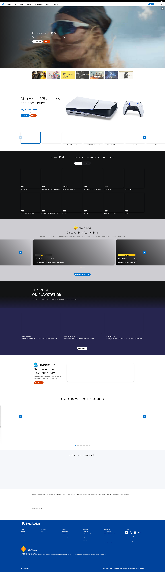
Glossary (106, 540)
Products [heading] (43, 529)
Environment (65, 531)
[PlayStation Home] (3, 4)
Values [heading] (64, 529)
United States (26, 568)
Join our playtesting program (131, 539)
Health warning (107, 537)
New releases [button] (78, 163)
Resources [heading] (107, 529)
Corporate (23, 538)
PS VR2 (42, 535)
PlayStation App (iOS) (129, 536)
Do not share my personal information (136, 568)
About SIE (23, 531)
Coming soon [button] (86, 163)
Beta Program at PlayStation (131, 541)
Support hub (85, 531)
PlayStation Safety (87, 533)
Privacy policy (109, 568)
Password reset (86, 538)
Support (55, 4)
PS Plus (29, 4)
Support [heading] (85, 529)
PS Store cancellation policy (110, 533)
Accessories (38, 4)
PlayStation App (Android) (130, 538)
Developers (106, 538)
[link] (41, 326)
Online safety (65, 535)
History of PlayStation (25, 540)
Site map (125, 568)
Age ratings (106, 535)
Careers (22, 533)
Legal (104, 568)
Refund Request (86, 540)
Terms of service (107, 531)
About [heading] (22, 529)
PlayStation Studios (25, 535)
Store (8, 4)
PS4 (42, 533)
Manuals (85, 542)
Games (21, 4)
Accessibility (65, 533)
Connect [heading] (127, 529)
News (47, 4)
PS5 (15, 4)
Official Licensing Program (109, 542)
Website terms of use (117, 568)
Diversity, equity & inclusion (68, 537)
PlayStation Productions (26, 537)
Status (84, 535)
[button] (39, 75)
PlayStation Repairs (87, 537)
